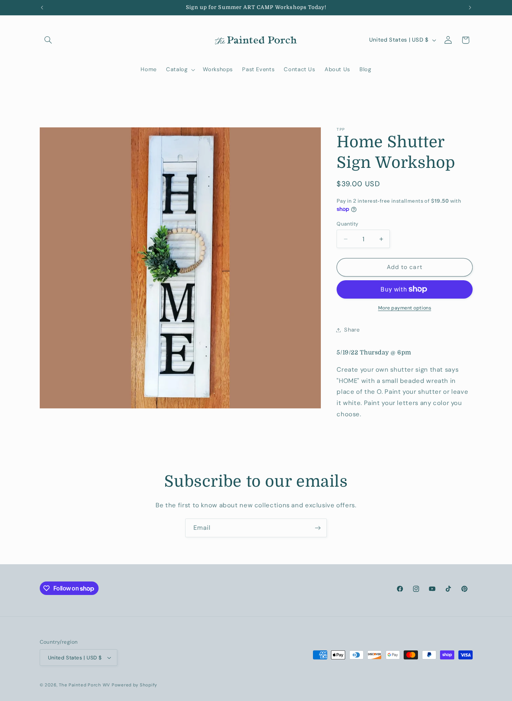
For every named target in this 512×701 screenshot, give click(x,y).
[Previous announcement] (42, 7)
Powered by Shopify (134, 685)
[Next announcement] (470, 7)
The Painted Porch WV (84, 685)
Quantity (347, 223)
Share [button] (351, 329)
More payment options (404, 308)
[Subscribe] (317, 528)
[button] (48, 40)
